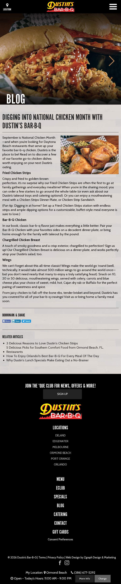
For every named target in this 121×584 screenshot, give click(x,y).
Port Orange (60, 458)
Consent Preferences (60, 539)
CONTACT (60, 522)
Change (102, 578)
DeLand (60, 435)
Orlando (60, 464)
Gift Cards (60, 531)
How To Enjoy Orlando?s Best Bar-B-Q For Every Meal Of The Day (52, 356)
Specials (60, 496)
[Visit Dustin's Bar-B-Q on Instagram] (66, 563)
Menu (60, 478)
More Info (84, 578)
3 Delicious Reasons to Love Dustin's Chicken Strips (42, 343)
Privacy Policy (56, 557)
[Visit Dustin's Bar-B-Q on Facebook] (60, 562)
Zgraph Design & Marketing (100, 557)
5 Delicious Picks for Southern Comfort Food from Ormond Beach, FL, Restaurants (55, 349)
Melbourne (60, 447)
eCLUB (60, 487)
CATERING (60, 514)
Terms (42, 557)
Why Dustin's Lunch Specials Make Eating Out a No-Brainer (47, 360)
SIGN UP (62, 394)
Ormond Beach (60, 453)
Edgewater (60, 441)
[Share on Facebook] (6, 322)
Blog (60, 505)
